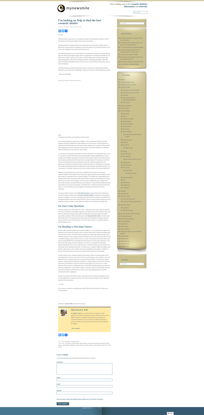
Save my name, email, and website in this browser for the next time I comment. (80, 399)
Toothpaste (126, 187)
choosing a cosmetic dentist (72, 343)
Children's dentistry (128, 119)
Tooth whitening (124, 241)
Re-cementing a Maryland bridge (129, 64)
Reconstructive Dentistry (127, 218)
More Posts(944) (76, 328)
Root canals (126, 167)
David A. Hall (76, 313)
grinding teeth (66, 345)
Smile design (124, 226)
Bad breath (126, 113)
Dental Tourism (124, 108)
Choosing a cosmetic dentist (72, 341)
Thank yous (126, 102)
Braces (125, 116)
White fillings (124, 249)
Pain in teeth (128, 170)
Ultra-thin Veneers (128, 210)
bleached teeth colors (94, 216)
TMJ (124, 180)
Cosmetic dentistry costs (127, 82)
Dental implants (127, 131)
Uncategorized (124, 246)
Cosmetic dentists (125, 87)
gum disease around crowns (133, 159)
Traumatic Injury (124, 243)
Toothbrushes (126, 185)
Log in (120, 408)
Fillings (125, 151)
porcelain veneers (88, 345)
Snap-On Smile (124, 229)
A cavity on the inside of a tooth (129, 54)
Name (59, 377)
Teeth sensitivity (132, 173)
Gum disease (126, 156)
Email (59, 384)
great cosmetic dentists (86, 195)
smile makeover (98, 345)
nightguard (73, 345)
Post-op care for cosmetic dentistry (130, 213)
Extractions (126, 145)
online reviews (80, 345)
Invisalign (123, 191)
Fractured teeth (127, 153)
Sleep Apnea (124, 224)
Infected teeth (126, 162)
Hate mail (125, 95)
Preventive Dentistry (126, 216)
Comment (60, 362)
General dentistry (125, 111)
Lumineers (126, 207)
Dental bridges (127, 121)
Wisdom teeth (129, 148)
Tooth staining (124, 238)
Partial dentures (127, 165)
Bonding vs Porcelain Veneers (77, 226)
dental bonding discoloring (94, 343)
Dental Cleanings (128, 124)
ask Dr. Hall (69, 303)
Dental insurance (127, 140)
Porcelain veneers (125, 205)
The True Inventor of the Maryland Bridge (131, 47)
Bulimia (122, 79)
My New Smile (95, 408)
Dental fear (126, 129)
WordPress (115, 408)
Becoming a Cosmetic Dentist (131, 90)
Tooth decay (126, 182)
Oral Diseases (124, 193)
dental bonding (83, 343)
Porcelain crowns (125, 196)
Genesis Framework (106, 408)
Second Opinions (125, 221)
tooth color (105, 345)
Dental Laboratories (125, 105)
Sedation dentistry (128, 177)
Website (59, 390)
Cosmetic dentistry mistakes (128, 84)
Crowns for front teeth (129, 199)
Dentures (125, 142)
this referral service (83, 193)
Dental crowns (127, 126)
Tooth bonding (124, 236)
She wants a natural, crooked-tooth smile (131, 61)
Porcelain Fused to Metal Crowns (132, 201)
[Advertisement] (70, 107)
